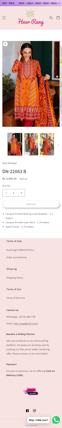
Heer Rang (33, 425)
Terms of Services (15, 297)
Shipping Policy (14, 277)
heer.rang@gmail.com (26, 323)
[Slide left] (3, 145)
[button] (3, 17)
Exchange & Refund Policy (20, 249)
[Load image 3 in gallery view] (47, 144)
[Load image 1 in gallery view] (15, 144)
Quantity (6, 185)
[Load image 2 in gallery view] (31, 144)
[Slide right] (58, 145)
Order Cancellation (16, 257)
